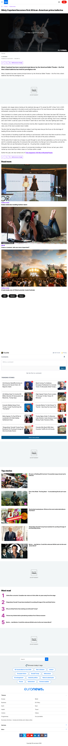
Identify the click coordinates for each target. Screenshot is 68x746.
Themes (3, 695)
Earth (2, 706)
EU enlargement (18, 677)
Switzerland (31, 681)
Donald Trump (35, 673)
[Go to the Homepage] (6, 2)
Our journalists (39, 716)
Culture (6, 6)
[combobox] (34, 659)
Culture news (12, 6)
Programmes (4, 716)
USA (4, 296)
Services (3, 725)
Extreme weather (44, 681)
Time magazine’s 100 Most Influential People (38, 152)
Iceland (51, 669)
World (3, 245)
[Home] (1, 6)
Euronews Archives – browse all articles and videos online (16, 720)
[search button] (46, 659)
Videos (37, 713)
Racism (13, 296)
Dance (21, 296)
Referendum (47, 673)
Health (3, 709)
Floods (21, 681)
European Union (21, 673)
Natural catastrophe (48, 677)
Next (36, 706)
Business (3, 702)
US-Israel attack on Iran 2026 (23, 669)
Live (64, 2)
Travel (36, 709)
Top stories (6, 471)
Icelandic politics (33, 677)
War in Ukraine (40, 669)
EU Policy (37, 702)
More (2, 729)
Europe (3, 699)
